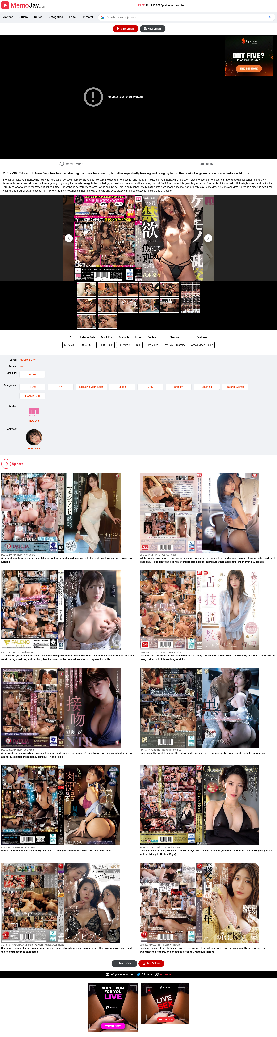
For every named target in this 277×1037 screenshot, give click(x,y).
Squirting (207, 386)
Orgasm (178, 386)
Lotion (122, 386)
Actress (8, 17)
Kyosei (32, 374)
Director (88, 17)
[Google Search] (271, 17)
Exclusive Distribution (91, 386)
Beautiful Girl (32, 395)
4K (60, 386)
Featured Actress (235, 386)
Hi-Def (32, 386)
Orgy (150, 386)
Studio (23, 17)
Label (72, 17)
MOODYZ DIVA (28, 359)
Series (38, 17)
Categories (56, 17)
